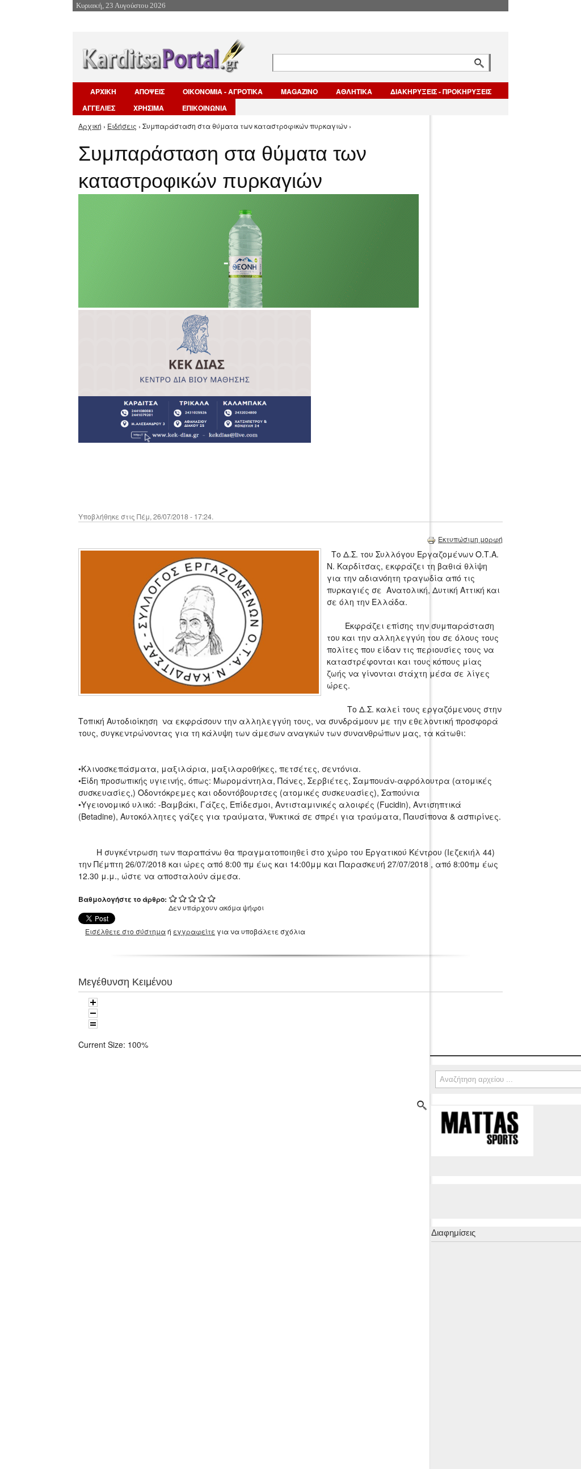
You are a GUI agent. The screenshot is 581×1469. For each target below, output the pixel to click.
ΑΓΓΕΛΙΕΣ (98, 108)
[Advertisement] (279, 476)
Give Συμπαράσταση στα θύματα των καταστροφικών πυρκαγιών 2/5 (183, 898)
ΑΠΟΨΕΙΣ (149, 91)
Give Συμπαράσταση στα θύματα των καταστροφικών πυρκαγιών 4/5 (202, 898)
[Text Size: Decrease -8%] (93, 1013)
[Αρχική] (163, 53)
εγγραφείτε (194, 931)
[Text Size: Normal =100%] (93, 1024)
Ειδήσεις (122, 126)
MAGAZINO (299, 91)
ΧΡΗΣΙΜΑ (148, 108)
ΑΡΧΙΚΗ (103, 91)
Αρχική (90, 126)
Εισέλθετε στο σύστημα (125, 931)
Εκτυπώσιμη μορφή (470, 539)
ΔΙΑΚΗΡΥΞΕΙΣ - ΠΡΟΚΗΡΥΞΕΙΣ (440, 91)
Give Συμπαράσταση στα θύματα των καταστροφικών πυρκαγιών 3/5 (192, 898)
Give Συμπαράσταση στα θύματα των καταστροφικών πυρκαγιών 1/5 (173, 898)
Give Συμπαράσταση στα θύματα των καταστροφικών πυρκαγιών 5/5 (212, 898)
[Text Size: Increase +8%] (93, 1002)
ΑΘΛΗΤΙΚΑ (354, 91)
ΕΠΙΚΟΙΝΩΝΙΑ (204, 108)
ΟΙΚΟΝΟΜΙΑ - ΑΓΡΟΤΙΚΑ (223, 91)
